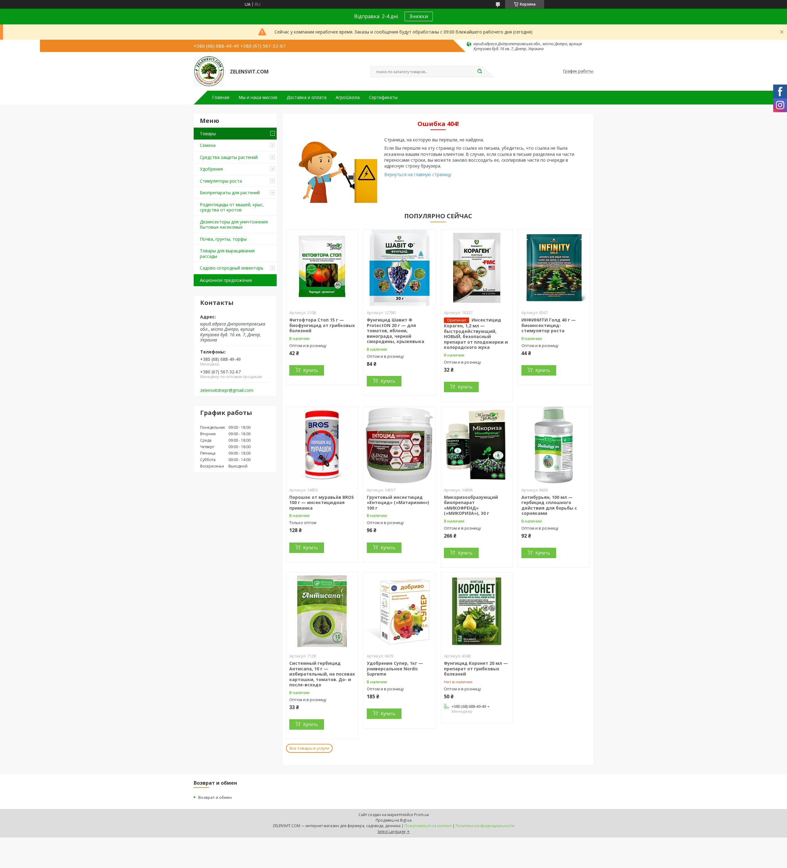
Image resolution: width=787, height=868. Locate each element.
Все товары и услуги (309, 748)
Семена (208, 145)
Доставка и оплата (306, 97)
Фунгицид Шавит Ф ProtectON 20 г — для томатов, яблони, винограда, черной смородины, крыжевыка (395, 330)
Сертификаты (383, 97)
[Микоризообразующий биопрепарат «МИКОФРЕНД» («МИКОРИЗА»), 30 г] (476, 445)
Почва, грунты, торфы (223, 239)
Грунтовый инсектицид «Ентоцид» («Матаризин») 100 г (398, 502)
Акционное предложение (226, 280)
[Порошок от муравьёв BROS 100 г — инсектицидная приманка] (322, 445)
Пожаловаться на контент (428, 825)
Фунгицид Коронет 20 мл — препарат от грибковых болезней (476, 668)
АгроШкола (348, 97)
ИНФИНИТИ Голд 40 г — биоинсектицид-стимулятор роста (548, 325)
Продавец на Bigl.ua (394, 820)
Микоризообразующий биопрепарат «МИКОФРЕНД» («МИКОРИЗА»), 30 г (471, 505)
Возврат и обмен (215, 797)
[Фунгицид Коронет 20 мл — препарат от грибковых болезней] (476, 611)
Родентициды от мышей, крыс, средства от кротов (232, 207)
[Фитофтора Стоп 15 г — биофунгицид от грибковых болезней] (322, 267)
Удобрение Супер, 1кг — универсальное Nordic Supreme (395, 668)
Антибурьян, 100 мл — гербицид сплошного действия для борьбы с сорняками (549, 505)
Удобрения (211, 169)
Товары (208, 133)
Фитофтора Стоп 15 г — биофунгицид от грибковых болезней (322, 325)
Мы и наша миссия (258, 97)
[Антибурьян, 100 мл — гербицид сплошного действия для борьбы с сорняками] (554, 445)
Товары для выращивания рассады (227, 253)
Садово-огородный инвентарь (231, 268)
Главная (220, 97)
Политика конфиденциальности (485, 825)
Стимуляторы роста (221, 181)
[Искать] (479, 71)
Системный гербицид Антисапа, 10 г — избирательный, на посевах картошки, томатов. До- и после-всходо (322, 674)
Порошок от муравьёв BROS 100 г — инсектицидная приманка (321, 502)
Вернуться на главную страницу (417, 174)
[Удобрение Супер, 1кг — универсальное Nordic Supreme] (399, 611)
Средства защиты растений (229, 157)
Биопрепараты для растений (230, 192)
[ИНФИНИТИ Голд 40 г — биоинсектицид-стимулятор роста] (554, 267)
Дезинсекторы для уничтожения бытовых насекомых (234, 224)
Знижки (418, 16)
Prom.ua (421, 814)
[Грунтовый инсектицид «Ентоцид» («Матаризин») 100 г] (399, 445)
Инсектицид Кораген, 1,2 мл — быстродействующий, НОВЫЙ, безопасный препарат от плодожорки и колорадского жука (476, 333)
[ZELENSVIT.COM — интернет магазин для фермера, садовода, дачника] (209, 71)
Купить (310, 370)
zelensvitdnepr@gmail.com (226, 390)
